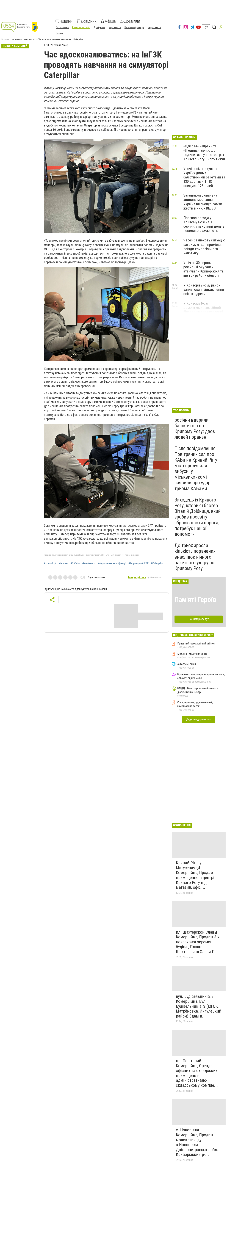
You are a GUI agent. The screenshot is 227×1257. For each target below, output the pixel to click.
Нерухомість (154, 27)
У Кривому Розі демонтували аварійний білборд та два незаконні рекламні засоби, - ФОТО (203, 309)
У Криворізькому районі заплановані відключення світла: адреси (203, 289)
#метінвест (88, 563)
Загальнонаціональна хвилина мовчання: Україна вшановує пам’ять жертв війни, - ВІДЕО (204, 201)
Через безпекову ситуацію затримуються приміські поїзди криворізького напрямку (204, 246)
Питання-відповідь (134, 27)
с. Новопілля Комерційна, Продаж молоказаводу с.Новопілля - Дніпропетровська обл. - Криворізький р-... (198, 1142)
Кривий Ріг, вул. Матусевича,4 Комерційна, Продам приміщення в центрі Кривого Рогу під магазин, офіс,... (195, 875)
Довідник (88, 21)
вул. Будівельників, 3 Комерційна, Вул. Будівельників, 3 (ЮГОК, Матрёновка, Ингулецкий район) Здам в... (198, 1006)
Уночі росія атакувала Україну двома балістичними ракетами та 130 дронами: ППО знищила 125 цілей (204, 177)
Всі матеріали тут (199, 619)
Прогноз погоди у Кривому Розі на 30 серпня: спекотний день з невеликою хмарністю (203, 224)
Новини (66, 21)
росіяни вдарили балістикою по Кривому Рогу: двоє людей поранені (195, 428)
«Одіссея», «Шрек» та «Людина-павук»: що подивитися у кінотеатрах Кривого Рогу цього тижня (204, 152)
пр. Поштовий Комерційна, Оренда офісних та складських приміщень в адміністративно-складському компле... (197, 1073)
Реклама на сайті (81, 27)
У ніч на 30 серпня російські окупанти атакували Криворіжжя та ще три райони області (203, 269)
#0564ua (75, 563)
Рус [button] (206, 27)
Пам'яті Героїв (195, 600)
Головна (5, 39)
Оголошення (62, 27)
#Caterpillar (157, 563)
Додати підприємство (198, 719)
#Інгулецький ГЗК (138, 563)
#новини (63, 563)
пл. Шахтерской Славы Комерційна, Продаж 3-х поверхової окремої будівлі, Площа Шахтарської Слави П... (198, 942)
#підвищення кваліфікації (112, 563)
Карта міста (115, 27)
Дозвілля (132, 21)
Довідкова (99, 27)
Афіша (110, 21)
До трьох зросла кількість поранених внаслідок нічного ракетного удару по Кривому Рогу (195, 556)
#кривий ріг (50, 563)
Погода (59, 33)
